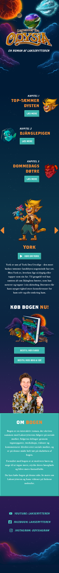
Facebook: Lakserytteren (32, 521)
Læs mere (32, 113)
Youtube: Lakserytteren (32, 513)
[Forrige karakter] (2, 230)
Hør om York (31, 256)
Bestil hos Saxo (29, 350)
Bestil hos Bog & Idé (30, 360)
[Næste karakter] (57, 230)
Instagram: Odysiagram (32, 530)
